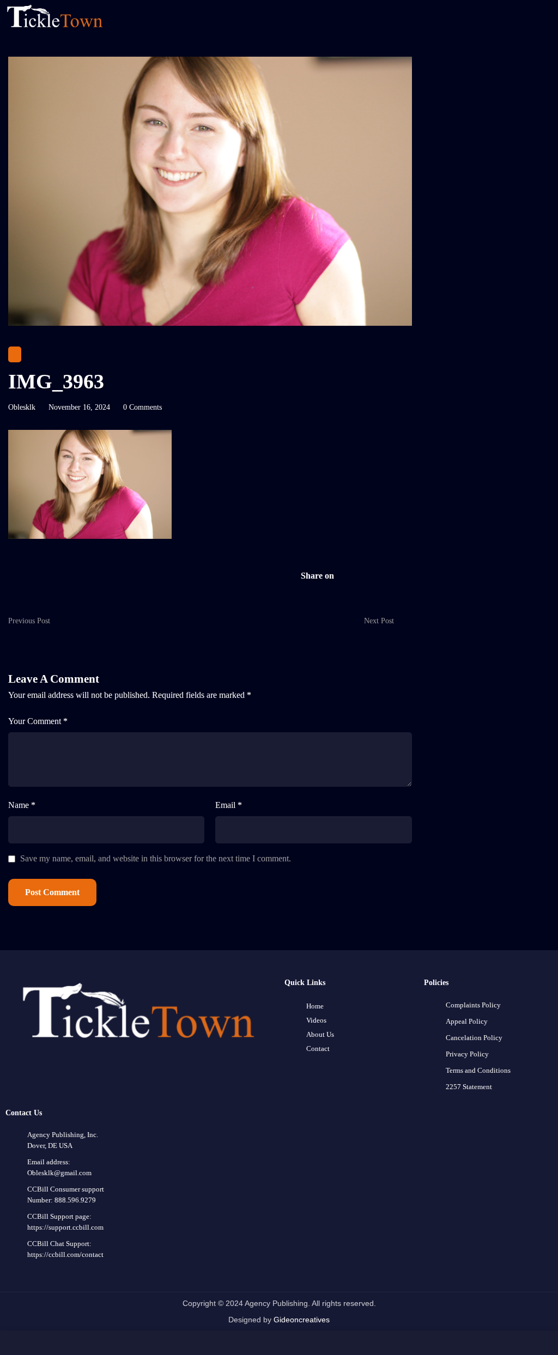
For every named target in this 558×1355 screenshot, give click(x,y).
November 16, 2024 (79, 407)
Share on (317, 575)
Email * (228, 805)
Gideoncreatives (302, 1319)
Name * (21, 805)
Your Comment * (38, 721)
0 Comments (142, 407)
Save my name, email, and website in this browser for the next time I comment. (155, 858)
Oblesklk (21, 407)
